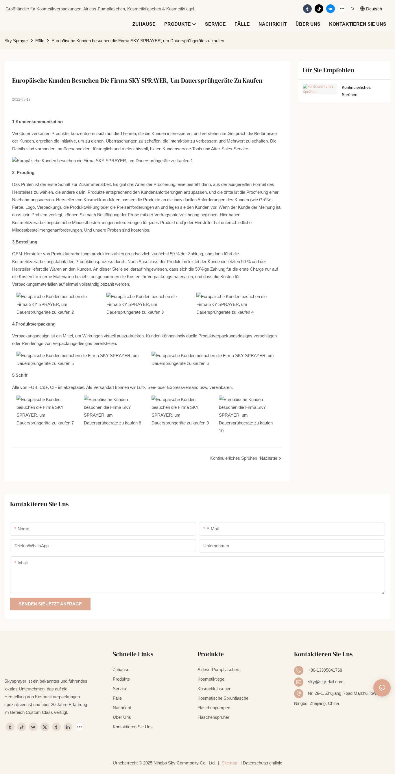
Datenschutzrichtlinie (262, 762)
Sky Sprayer (16, 40)
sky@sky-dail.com (326, 681)
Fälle (39, 40)
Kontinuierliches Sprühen (356, 91)
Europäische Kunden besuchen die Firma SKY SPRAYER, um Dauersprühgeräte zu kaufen (137, 40)
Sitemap (229, 762)
